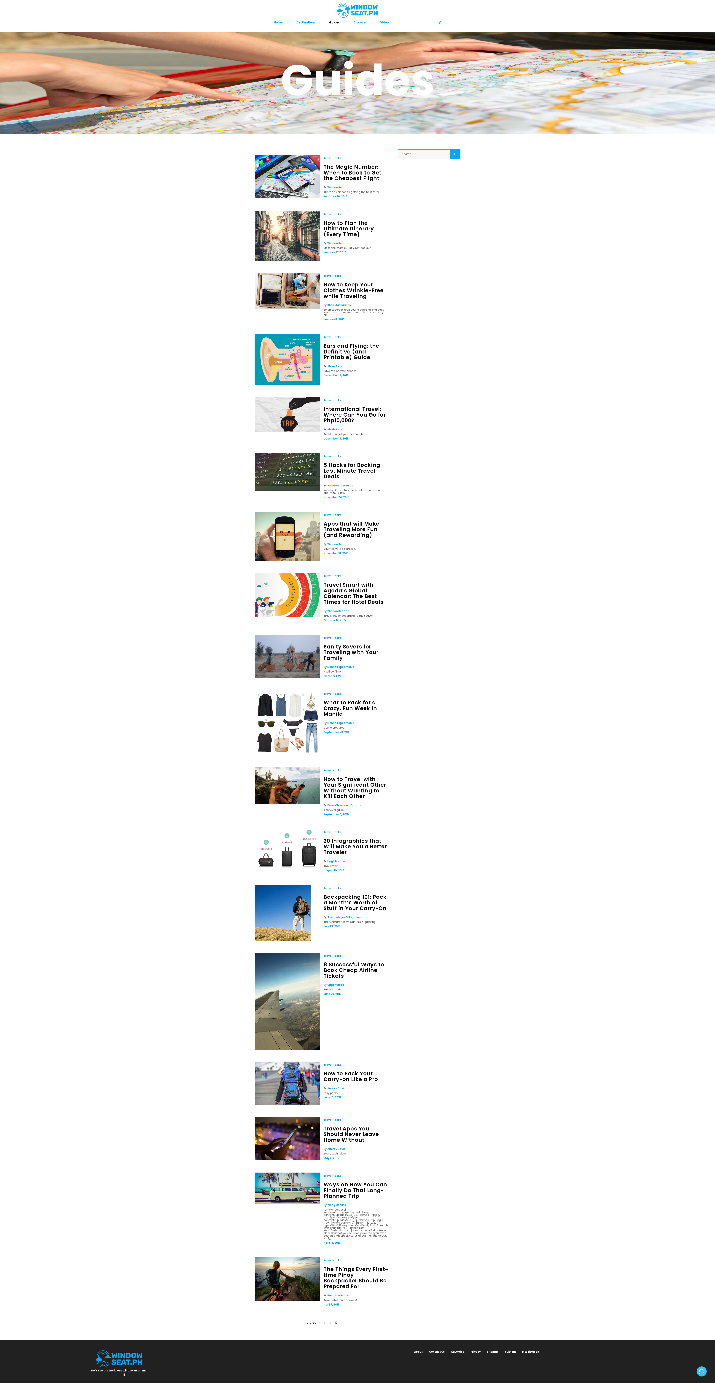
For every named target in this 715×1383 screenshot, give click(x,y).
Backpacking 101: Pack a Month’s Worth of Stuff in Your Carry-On (355, 902)
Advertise (457, 1352)
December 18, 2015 (336, 375)
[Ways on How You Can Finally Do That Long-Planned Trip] (287, 1203)
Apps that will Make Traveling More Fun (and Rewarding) (351, 529)
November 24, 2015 (336, 497)
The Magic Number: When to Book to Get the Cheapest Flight (352, 172)
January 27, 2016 (335, 252)
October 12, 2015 (335, 620)
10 (336, 1323)
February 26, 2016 (335, 196)
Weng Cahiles (336, 1205)
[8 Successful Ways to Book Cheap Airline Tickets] (287, 1049)
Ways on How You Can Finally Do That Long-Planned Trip (355, 1190)
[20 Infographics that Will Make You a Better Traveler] (287, 867)
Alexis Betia (335, 366)
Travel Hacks (332, 158)
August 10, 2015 (334, 870)
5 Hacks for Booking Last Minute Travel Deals (352, 470)
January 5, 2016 (334, 319)
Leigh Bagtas (336, 861)
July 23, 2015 (332, 926)
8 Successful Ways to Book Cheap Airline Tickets (354, 970)
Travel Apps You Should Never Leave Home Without (351, 1134)
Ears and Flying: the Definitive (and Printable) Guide (351, 351)
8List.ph (510, 1352)
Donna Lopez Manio (340, 667)
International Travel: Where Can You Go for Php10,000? (355, 414)
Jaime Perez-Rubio (340, 485)
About (418, 1352)
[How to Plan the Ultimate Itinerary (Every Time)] (287, 260)
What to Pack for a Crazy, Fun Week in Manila (350, 708)
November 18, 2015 (336, 553)
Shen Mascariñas (339, 305)
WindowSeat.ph (338, 187)
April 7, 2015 (332, 1304)
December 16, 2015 (336, 438)
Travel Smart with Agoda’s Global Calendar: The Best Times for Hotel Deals (354, 593)
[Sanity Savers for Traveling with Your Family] (287, 677)
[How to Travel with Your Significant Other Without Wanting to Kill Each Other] (287, 803)
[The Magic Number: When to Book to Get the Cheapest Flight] (287, 197)
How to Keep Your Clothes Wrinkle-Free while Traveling (354, 290)
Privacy (476, 1352)
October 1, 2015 (334, 676)
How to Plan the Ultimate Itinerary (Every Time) (349, 228)
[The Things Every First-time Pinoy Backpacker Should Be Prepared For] (287, 1300)
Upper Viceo (335, 985)
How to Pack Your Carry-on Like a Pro (351, 1076)
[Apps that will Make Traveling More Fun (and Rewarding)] (287, 560)
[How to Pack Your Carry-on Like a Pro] (287, 1104)
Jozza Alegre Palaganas (343, 917)
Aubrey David (336, 1088)
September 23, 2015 (337, 732)
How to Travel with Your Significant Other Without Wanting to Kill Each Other (355, 788)
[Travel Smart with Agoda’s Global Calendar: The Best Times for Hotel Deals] (287, 616)
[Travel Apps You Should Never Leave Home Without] (287, 1159)
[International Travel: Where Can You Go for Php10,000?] (287, 431)
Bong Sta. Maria (338, 1295)
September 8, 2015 (336, 814)
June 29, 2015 (332, 994)
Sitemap (493, 1352)
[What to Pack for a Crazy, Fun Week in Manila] (287, 754)
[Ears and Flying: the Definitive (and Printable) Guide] (287, 384)
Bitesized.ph (530, 1352)
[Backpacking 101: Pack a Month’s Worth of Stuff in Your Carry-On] (283, 940)
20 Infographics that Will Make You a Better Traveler (355, 846)
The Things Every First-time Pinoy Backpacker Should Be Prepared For (356, 1278)
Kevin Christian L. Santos (344, 805)
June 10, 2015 (332, 1097)
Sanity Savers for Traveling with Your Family (351, 652)
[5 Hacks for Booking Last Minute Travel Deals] (287, 490)
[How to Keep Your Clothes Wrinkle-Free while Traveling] (287, 308)
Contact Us (437, 1352)
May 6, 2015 (331, 1158)
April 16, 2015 (332, 1243)
